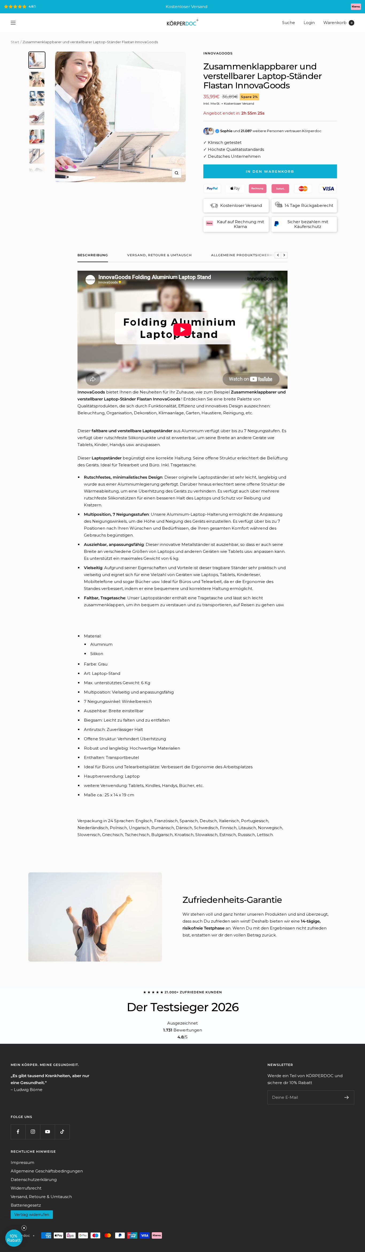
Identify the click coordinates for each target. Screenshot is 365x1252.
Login (309, 22)
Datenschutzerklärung (34, 1179)
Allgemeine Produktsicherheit (244, 255)
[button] (13, 1238)
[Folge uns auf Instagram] (32, 1131)
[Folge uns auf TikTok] (62, 1131)
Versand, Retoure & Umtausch (159, 255)
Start (15, 42)
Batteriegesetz (26, 1205)
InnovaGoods (218, 53)
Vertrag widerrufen (31, 1214)
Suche (288, 22)
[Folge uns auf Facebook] (18, 1131)
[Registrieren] (346, 1097)
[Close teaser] (24, 1228)
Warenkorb (337, 22)
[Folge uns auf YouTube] (47, 1131)
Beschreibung (92, 255)
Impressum (22, 1162)
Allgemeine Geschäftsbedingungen (47, 1171)
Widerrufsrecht (26, 1188)
